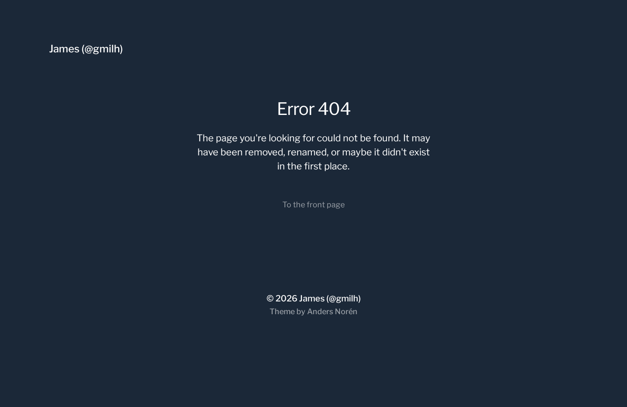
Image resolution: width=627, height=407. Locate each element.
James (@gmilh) (86, 49)
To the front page (313, 204)
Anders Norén (332, 311)
